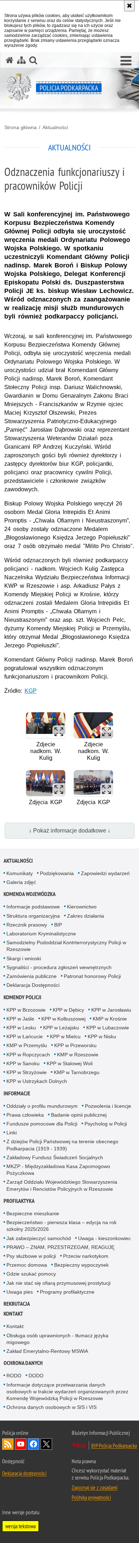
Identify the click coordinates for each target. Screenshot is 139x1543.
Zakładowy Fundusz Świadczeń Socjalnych (54, 1157)
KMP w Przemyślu (26, 1045)
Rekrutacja (17, 1303)
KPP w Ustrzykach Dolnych (36, 1081)
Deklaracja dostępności (24, 1473)
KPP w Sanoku (23, 1063)
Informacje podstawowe (33, 906)
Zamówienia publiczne (31, 976)
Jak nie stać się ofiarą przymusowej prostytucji (58, 1283)
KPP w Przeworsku (75, 1045)
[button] (126, 61)
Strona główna (20, 127)
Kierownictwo (82, 906)
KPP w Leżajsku (61, 1027)
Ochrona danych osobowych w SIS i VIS (51, 1407)
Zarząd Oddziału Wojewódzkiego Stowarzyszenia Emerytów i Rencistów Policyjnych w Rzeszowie (61, 1185)
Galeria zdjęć (21, 882)
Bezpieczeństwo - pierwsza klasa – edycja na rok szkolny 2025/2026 (61, 1226)
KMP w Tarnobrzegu (76, 1072)
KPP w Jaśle (20, 1019)
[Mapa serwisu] (21, 60)
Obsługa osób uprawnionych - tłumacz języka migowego (57, 1339)
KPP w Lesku (21, 1027)
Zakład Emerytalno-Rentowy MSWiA (47, 1351)
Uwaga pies (19, 1292)
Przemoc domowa (26, 1265)
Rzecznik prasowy (26, 925)
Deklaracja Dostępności (33, 985)
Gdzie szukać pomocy (31, 1274)
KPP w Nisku (102, 1036)
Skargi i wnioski (23, 958)
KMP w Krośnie (110, 1019)
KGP (31, 691)
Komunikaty (19, 873)
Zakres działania (85, 916)
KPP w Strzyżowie (26, 1072)
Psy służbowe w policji (31, 1256)
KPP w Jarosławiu (111, 1010)
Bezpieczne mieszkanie (32, 1213)
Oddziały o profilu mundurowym (42, 1106)
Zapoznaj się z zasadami (94, 1487)
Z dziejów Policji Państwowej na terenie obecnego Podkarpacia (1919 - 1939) (62, 1145)
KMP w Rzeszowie (77, 1054)
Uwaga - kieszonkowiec (104, 1238)
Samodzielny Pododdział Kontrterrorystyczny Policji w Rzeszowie (66, 946)
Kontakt (13, 1313)
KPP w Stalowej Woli (70, 1063)
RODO (13, 1375)
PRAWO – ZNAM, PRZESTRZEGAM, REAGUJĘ (60, 1247)
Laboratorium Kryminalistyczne (41, 933)
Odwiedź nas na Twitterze (46, 1444)
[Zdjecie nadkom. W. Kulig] (45, 725)
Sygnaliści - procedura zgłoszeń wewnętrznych (59, 967)
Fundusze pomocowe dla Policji (41, 1124)
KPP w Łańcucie (24, 1036)
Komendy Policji (22, 997)
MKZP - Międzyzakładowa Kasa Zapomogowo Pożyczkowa (58, 1169)
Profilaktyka (19, 1201)
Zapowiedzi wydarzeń (105, 873)
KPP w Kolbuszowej (63, 1019)
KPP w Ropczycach (28, 1054)
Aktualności (55, 127)
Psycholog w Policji (105, 1124)
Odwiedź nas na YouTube (20, 1444)
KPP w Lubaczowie (107, 1027)
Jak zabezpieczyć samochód (38, 1238)
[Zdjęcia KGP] (45, 783)
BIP (58, 925)
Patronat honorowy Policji (92, 976)
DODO (36, 1375)
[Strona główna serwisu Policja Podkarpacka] (10, 60)
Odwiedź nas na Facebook (33, 1444)
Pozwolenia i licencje (108, 1106)
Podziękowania (57, 873)
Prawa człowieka (25, 1115)
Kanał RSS (8, 1444)
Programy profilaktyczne (67, 1292)
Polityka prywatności (91, 1497)
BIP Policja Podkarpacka (114, 1445)
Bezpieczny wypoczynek (81, 1265)
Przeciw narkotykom (85, 1256)
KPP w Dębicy (68, 1010)
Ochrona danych (23, 1363)
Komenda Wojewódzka (30, 894)
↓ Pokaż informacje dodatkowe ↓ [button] (69, 831)
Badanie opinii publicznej (79, 1115)
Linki (11, 1132)
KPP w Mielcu (65, 1036)
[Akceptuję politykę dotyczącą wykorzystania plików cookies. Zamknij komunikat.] (129, 5)
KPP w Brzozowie (26, 1010)
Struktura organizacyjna (33, 916)
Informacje (17, 1093)
